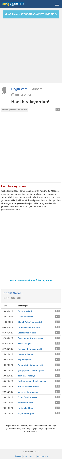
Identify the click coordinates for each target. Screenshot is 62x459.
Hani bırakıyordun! (30, 101)
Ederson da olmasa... (28, 392)
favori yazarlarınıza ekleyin (15, 110)
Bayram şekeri (25, 311)
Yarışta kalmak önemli (28, 386)
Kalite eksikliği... (26, 408)
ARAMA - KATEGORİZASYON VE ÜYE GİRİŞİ (32, 14)
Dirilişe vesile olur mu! (29, 327)
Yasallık (32, 456)
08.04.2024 (22, 95)
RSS (25, 456)
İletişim (18, 456)
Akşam (37, 89)
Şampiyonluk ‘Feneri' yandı (31, 370)
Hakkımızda (42, 456)
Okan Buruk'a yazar (27, 397)
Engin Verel (19, 89)
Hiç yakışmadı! (25, 359)
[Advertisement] (31, 52)
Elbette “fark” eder (27, 333)
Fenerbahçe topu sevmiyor (31, 338)
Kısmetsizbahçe (25, 354)
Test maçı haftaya (26, 376)
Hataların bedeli (25, 402)
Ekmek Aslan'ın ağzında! (30, 322)
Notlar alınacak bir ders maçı (32, 381)
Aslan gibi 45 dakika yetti (30, 365)
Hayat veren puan (26, 413)
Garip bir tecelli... (26, 316)
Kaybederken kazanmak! (30, 349)
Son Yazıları (12, 298)
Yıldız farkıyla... (25, 343)
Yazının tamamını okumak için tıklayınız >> (31, 280)
